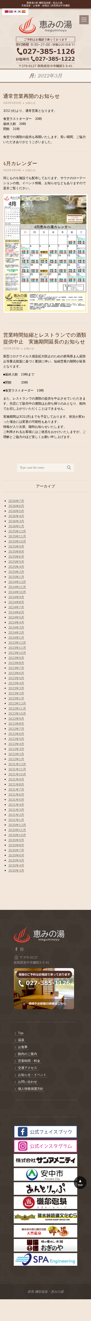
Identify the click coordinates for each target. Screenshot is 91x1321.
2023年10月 (17, 653)
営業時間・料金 (29, 1061)
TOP (80, 1185)
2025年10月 (17, 541)
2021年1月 (16, 820)
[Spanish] (23, 11)
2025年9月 (16, 546)
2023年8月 (16, 663)
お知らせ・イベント (32, 1075)
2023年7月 (16, 668)
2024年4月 (16, 622)
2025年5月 (16, 562)
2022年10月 (17, 714)
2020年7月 (16, 850)
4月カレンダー (20, 163)
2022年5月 (16, 739)
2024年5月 (16, 617)
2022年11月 (17, 708)
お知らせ (30, 103)
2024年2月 (16, 633)
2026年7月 (16, 501)
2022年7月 (16, 729)
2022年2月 (16, 754)
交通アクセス (27, 1068)
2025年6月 (16, 557)
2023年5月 (16, 678)
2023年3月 (16, 688)
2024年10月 (17, 592)
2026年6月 (16, 506)
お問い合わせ (27, 1082)
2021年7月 (16, 789)
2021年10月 (17, 774)
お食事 (23, 1047)
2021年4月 (16, 805)
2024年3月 (16, 627)
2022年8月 (16, 724)
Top (20, 1033)
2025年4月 (16, 567)
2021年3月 (16, 810)
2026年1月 (16, 526)
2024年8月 (16, 602)
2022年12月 (17, 703)
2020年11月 (17, 830)
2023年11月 (17, 648)
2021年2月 (16, 815)
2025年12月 (17, 531)
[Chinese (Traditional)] (6, 11)
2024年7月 (16, 607)
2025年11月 (17, 536)
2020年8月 (16, 845)
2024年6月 (16, 612)
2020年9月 (16, 840)
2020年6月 (16, 855)
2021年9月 (16, 779)
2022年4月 (16, 744)
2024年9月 (16, 597)
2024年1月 (16, 638)
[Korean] (19, 11)
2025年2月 (16, 572)
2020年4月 (16, 865)
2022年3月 (16, 749)
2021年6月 (16, 795)
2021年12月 (17, 764)
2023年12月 (17, 643)
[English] (11, 11)
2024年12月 (17, 582)
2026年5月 (16, 511)
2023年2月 (16, 693)
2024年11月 (17, 587)
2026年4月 (16, 516)
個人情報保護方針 (30, 1089)
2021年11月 (17, 769)
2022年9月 (16, 719)
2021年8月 (16, 784)
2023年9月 (16, 658)
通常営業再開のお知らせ (31, 96)
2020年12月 (17, 825)
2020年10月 (17, 835)
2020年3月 (16, 871)
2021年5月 (16, 800)
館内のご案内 (27, 1054)
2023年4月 (16, 683)
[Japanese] (15, 11)
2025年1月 (16, 577)
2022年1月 (16, 759)
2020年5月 (16, 860)
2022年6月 (16, 734)
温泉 (21, 1040)
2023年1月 (16, 698)
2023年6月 (16, 673)
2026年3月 (16, 521)
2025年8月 (16, 552)
